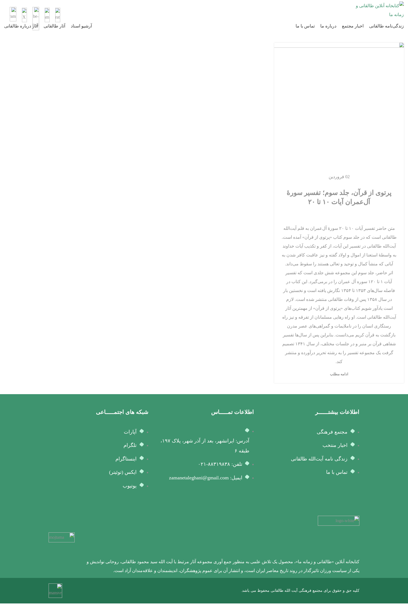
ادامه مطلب (339, 374)
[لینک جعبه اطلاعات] (204, 10)
